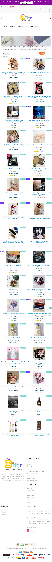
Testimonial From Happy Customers (35, 471)
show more (26, 50)
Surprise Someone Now (26, 3)
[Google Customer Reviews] (30, 545)
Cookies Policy (30, 497)
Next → (38, 449)
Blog (28, 462)
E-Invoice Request (31, 478)
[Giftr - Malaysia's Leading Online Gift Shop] (26, 17)
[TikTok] (12, 19)
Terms (28, 502)
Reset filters (5, 56)
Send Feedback (32, 527)
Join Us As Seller (31, 490)
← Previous (14, 449)
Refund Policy (30, 499)
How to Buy (30, 466)
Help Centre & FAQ (31, 476)
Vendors (29, 464)
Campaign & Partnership (32, 473)
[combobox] (42, 26)
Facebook (4, 510)
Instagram (4, 512)
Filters (42, 53)
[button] (48, 53)
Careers (29, 493)
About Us (29, 488)
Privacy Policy (30, 495)
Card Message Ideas (32, 480)
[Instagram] (10, 19)
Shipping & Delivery (31, 469)
